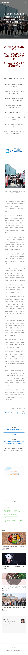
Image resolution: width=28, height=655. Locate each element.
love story (5, 3)
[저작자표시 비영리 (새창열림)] (19, 501)
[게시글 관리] (10, 502)
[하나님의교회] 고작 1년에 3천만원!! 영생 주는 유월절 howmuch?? (11, 515)
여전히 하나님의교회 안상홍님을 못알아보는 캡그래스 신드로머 (10, 511)
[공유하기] (8, 502)
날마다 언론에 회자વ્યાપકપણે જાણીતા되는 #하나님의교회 (10, 519)
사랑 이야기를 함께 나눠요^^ (9, 621)
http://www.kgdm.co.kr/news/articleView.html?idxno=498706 (15, 413)
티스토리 (14, 648)
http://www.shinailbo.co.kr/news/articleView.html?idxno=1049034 (14, 442)
